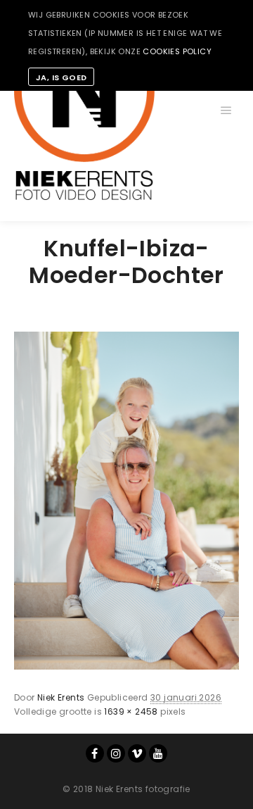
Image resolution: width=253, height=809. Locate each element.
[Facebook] (95, 753)
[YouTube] (158, 753)
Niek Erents (60, 697)
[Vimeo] (137, 753)
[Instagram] (116, 753)
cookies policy (177, 51)
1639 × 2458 (130, 711)
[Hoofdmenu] (226, 110)
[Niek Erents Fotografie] (84, 110)
